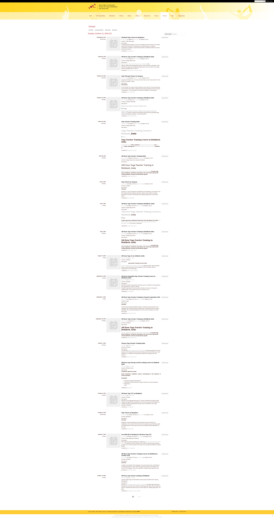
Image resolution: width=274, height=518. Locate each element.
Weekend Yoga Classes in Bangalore (132, 37)
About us (104, 511)
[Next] (141, 496)
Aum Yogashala (131, 92)
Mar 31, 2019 (137, 321)
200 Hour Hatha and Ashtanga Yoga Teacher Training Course (135, 171)
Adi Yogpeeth (130, 291)
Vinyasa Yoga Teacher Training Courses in (145, 146)
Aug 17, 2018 (124, 258)
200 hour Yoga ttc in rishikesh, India (133, 256)
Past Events (108, 30)
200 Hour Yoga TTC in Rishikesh (131, 393)
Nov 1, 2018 (131, 366)
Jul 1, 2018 (123, 205)
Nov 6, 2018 (136, 39)
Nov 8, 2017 (124, 39)
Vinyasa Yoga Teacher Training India (133, 343)
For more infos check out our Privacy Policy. (152, 517)
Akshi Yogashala (131, 448)
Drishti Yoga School (131, 356)
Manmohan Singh (131, 313)
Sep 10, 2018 (124, 321)
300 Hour (152, 144)
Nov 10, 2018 (132, 477)
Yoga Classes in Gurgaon (129, 182)
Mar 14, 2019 (140, 184)
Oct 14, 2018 (124, 477)
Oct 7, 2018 (124, 436)
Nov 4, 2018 (140, 299)
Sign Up (267, 1)
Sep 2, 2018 (124, 280)
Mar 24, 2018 (124, 123)
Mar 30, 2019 (141, 158)
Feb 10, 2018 (124, 78)
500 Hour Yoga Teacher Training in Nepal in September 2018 (140, 297)
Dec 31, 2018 (140, 205)
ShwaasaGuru (130, 51)
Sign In (271, 1)
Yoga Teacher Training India (130, 121)
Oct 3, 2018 (124, 414)
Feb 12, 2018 (124, 99)
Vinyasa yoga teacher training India (136, 350)
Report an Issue (175, 511)
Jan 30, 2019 (137, 99)
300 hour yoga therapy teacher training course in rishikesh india (140, 363)
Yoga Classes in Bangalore (129, 413)
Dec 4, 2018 (140, 457)
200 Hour (147, 144)
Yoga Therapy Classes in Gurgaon (132, 76)
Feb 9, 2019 (137, 78)
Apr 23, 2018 (124, 158)
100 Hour (142, 144)
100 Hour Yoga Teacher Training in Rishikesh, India (137, 203)
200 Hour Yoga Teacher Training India (133, 156)
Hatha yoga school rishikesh (134, 490)
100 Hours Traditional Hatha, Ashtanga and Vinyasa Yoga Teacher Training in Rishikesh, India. (140, 222)
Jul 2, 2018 (123, 233)
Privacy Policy (99, 511)
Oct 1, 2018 (124, 345)
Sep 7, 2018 (124, 299)
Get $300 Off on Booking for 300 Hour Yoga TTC (136, 434)
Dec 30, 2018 (137, 58)
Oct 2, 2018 (124, 395)
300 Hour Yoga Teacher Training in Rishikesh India (137, 57)
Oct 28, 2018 (131, 345)
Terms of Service (182, 511)
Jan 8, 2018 (124, 58)
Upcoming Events (99, 30)
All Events (91, 30)
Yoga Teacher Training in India (134, 70)
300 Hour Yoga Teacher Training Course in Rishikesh (133, 64)
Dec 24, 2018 (131, 280)
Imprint (93, 511)
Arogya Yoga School (126, 144)
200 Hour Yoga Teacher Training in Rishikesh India (137, 98)
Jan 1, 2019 (131, 258)
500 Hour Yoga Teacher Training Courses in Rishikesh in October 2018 (139, 454)
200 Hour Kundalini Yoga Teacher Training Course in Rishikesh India (138, 277)
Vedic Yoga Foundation (132, 270)
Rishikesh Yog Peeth (132, 116)
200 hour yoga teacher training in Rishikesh (131, 265)
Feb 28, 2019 (137, 123)
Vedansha (129, 387)
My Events (114, 30)
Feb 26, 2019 (131, 395)
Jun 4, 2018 (124, 184)
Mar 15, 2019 (141, 414)
